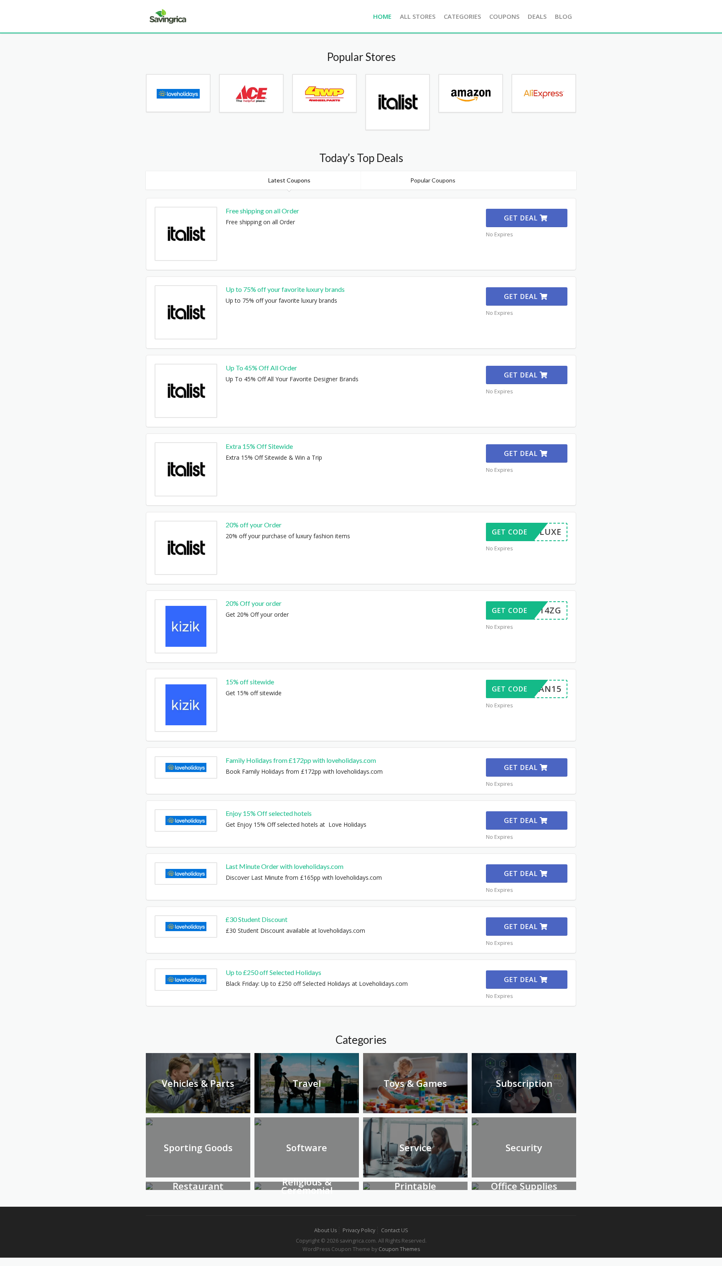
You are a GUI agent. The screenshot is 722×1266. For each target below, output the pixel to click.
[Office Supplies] (475, 1186)
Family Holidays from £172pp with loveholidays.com (301, 760)
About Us (325, 1230)
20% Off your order (254, 603)
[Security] (475, 1121)
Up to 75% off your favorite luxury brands (285, 289)
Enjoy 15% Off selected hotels (269, 813)
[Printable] (366, 1186)
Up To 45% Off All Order (261, 368)
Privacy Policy (359, 1230)
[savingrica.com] (167, 16)
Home (382, 16)
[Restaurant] (149, 1186)
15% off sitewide (250, 682)
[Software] (257, 1121)
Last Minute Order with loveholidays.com (284, 866)
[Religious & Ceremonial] (257, 1186)
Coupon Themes (399, 1249)
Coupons (504, 16)
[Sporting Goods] (149, 1121)
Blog (563, 16)
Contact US (394, 1230)
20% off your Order (254, 525)
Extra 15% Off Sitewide (259, 446)
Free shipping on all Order (262, 211)
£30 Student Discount (256, 919)
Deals (537, 16)
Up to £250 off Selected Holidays (273, 972)
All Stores (417, 16)
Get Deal (522, 218)
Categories (462, 16)
